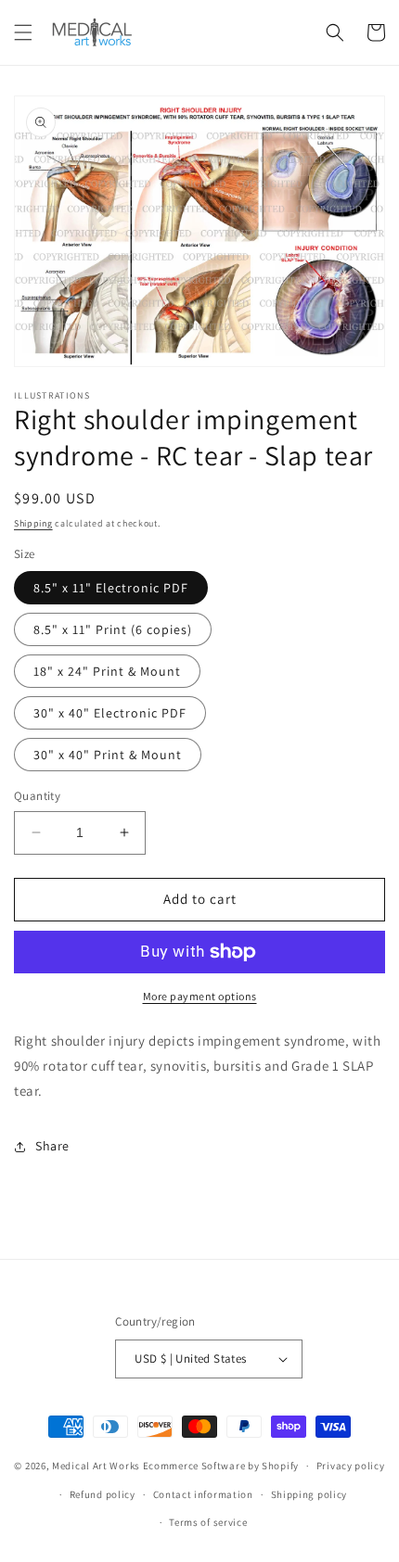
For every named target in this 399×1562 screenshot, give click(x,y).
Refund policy (102, 1494)
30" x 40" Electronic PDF (110, 713)
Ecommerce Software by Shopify (221, 1465)
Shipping (33, 523)
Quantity (37, 796)
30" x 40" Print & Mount (107, 754)
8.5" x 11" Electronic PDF (110, 587)
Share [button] (52, 1145)
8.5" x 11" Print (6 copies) (112, 629)
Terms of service (208, 1522)
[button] (23, 32)
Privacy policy (350, 1465)
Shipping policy (309, 1494)
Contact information (203, 1494)
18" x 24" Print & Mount (107, 671)
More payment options (200, 996)
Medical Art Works (96, 1465)
